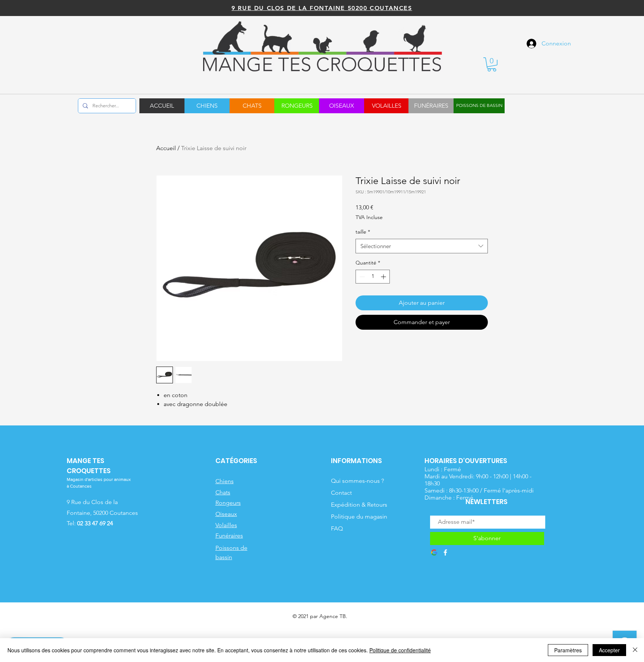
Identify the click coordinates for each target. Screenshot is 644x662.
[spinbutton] (372, 276)
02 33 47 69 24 (95, 523)
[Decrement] (361, 276)
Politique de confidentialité (400, 650)
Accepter (609, 650)
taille (363, 231)
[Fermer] (635, 650)
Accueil (166, 148)
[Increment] (384, 276)
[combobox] (422, 246)
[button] (491, 64)
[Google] (434, 552)
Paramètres (568, 650)
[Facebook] (445, 552)
